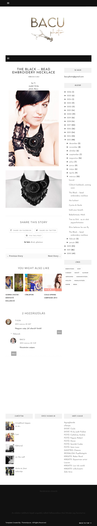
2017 (69, 125)
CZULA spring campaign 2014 (50, 296)
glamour (39, 242)
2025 (69, 96)
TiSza (18, 320)
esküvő (77, 272)
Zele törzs (68, 472)
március (72, 177)
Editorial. (19, 446)
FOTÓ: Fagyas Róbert (73, 438)
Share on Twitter (48, 230)
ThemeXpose (26, 522)
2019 (69, 118)
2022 (69, 107)
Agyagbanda (69, 423)
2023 (69, 103)
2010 (69, 254)
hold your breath (76, 210)
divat (33, 242)
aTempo (67, 426)
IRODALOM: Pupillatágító (75, 453)
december (73, 143)
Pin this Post (35, 235)
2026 (69, 92)
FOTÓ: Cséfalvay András (74, 435)
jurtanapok (69, 276)
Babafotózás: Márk (77, 215)
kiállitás (68, 280)
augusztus (73, 158)
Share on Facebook (22, 230)
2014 (69, 136)
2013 (69, 140)
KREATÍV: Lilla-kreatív (73, 469)
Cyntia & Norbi (75, 205)
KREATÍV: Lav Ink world (74, 466)
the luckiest (74, 201)
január (72, 242)
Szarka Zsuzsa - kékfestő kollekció (13, 298)
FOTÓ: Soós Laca (71, 447)
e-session (68, 272)
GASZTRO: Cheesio (72, 450)
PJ (34, 83)
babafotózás (70, 268)
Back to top (84, 523)
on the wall (20, 457)
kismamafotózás (81, 276)
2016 (69, 129)
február (72, 239)
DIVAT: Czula (69, 429)
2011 (69, 250)
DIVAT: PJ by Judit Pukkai (75, 432)
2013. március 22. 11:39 (28, 343)
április (71, 173)
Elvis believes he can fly (79, 227)
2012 (69, 246)
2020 (69, 114)
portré (68, 284)
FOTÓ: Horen (70, 441)
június (71, 166)
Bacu (22, 339)
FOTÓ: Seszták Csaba (73, 444)
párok (75, 284)
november (73, 147)
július (71, 162)
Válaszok (16, 334)
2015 (69, 132)
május (71, 169)
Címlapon (29, 295)
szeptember (74, 154)
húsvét (72, 180)
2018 (69, 121)
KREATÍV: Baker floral (73, 456)
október (72, 151)
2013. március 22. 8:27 (23, 324)
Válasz (59, 332)
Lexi (17, 434)
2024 (69, 99)
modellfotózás (79, 280)
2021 (69, 110)
